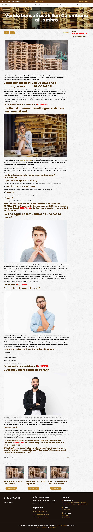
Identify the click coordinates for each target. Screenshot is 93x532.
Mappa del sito (52, 527)
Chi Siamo (80, 1)
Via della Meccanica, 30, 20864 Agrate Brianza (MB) (74, 504)
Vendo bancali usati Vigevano (35, 482)
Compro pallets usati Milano (42, 514)
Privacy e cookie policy (42, 527)
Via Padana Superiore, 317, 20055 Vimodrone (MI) (74, 502)
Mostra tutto (66, 32)
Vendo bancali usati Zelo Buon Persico (57, 482)
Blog (90, 1)
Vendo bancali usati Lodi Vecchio (13, 482)
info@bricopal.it (66, 509)
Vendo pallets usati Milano (41, 517)
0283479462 (30, 1)
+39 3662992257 (41, 1)
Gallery (86, 1)
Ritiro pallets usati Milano (41, 511)
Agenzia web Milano (62, 525)
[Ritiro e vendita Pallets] (6, 5)
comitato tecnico (23, 160)
